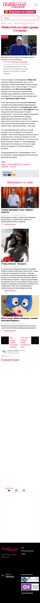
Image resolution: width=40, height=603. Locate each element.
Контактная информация (27, 551)
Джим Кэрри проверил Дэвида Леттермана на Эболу (25, 340)
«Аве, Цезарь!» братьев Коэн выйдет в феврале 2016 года (14, 340)
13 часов (13, 166)
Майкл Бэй (17, 164)
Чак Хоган (4, 166)
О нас (22, 548)
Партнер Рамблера (27, 593)
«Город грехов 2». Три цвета (13, 264)
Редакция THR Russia (19, 62)
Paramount (26, 164)
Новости (4, 164)
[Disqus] (20, 392)
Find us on (10, 576)
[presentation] (9, 490)
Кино (10, 164)
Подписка (23, 554)
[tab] (9, 490)
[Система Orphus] (14, 357)
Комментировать (10, 224)
